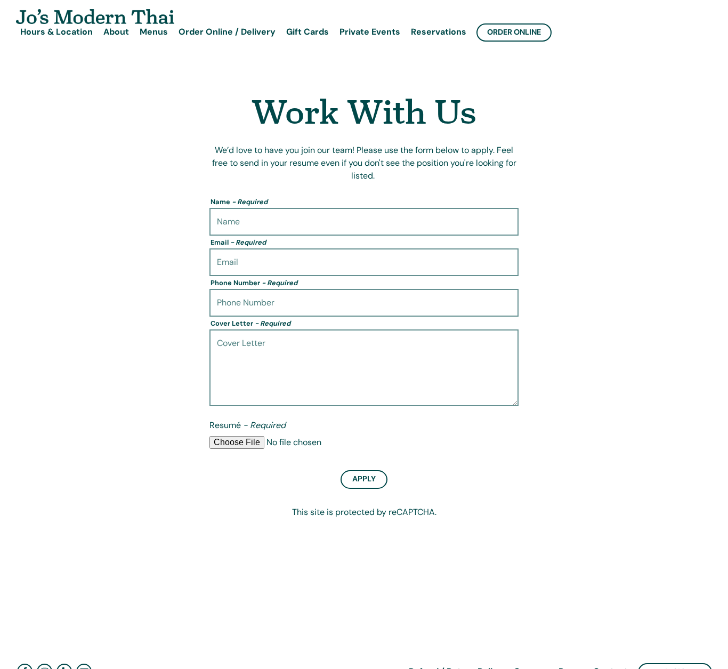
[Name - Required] (364, 222)
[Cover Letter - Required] (364, 367)
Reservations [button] (438, 31)
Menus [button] (154, 31)
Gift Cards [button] (307, 31)
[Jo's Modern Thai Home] (96, 16)
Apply (364, 478)
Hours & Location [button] (56, 31)
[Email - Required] (364, 262)
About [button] (116, 31)
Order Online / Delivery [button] (227, 31)
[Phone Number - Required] (364, 303)
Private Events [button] (369, 31)
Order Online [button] (514, 32)
